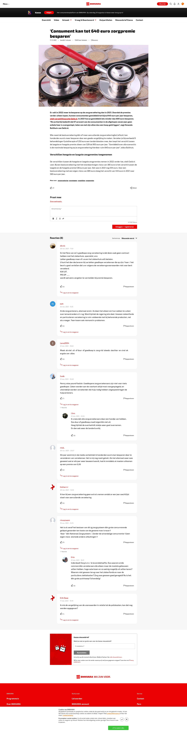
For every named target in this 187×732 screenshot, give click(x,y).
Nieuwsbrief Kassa (124, 20)
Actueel (65, 20)
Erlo (73, 557)
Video (56, 20)
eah (61, 304)
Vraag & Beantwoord (84, 20)
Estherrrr (64, 487)
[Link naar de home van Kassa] (29, 12)
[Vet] (53, 218)
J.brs (73, 413)
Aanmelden (81, 653)
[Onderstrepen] (59, 218)
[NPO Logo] (182, 4)
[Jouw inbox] (174, 4)
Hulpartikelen (105, 20)
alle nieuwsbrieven (116, 657)
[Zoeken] (170, 4)
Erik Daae (64, 598)
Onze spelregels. (56, 201)
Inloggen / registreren (125, 227)
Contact (139, 20)
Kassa (38, 12)
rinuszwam (65, 520)
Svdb (62, 376)
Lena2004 (64, 343)
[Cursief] (56, 218)
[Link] (63, 218)
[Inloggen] (178, 4)
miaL (62, 448)
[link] (63, 180)
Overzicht (46, 20)
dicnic (62, 245)
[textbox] (93, 211)
